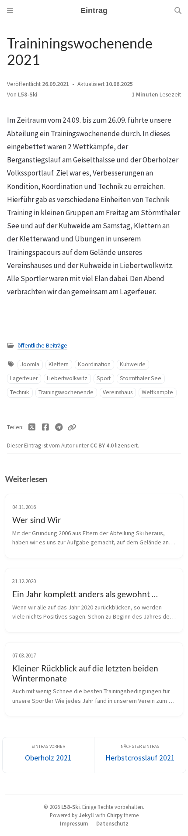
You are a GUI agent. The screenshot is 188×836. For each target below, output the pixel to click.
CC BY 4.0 (102, 445)
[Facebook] (46, 427)
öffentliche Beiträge (42, 345)
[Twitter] (32, 427)
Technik (19, 392)
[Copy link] (71, 427)
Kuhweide (133, 364)
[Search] (178, 10)
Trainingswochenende (66, 392)
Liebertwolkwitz (67, 378)
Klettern (59, 364)
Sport (104, 378)
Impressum (74, 823)
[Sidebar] (10, 10)
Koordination (94, 364)
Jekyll (86, 815)
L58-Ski (28, 94)
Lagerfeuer (24, 378)
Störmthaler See (140, 378)
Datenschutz (112, 823)
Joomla (30, 364)
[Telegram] (59, 427)
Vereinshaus (117, 392)
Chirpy (114, 815)
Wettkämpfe (157, 392)
